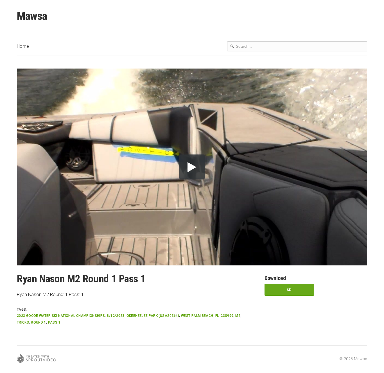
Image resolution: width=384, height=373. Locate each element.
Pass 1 (54, 322)
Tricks (23, 322)
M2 (237, 316)
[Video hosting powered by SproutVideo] (36, 359)
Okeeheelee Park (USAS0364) (153, 316)
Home (23, 46)
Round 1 (38, 322)
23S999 (227, 316)
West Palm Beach (197, 316)
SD (289, 290)
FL (217, 316)
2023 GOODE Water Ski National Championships (61, 316)
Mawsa (32, 16)
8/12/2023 (115, 316)
